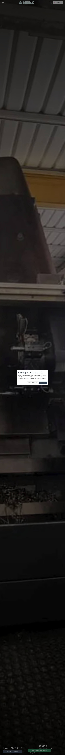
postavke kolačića (33, 382)
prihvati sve (43, 382)
